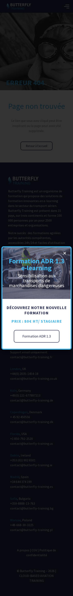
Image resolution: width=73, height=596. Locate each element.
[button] (65, 253)
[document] (36, 298)
